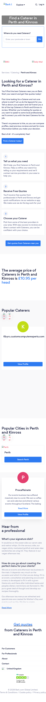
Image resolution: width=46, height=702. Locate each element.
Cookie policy (25, 692)
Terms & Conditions (8, 692)
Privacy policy (39, 692)
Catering (15, 72)
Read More (7, 607)
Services (5, 72)
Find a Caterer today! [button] (12, 141)
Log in (41, 4)
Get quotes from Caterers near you (23, 243)
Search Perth (23, 459)
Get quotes (23, 624)
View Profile (23, 364)
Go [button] (39, 39)
